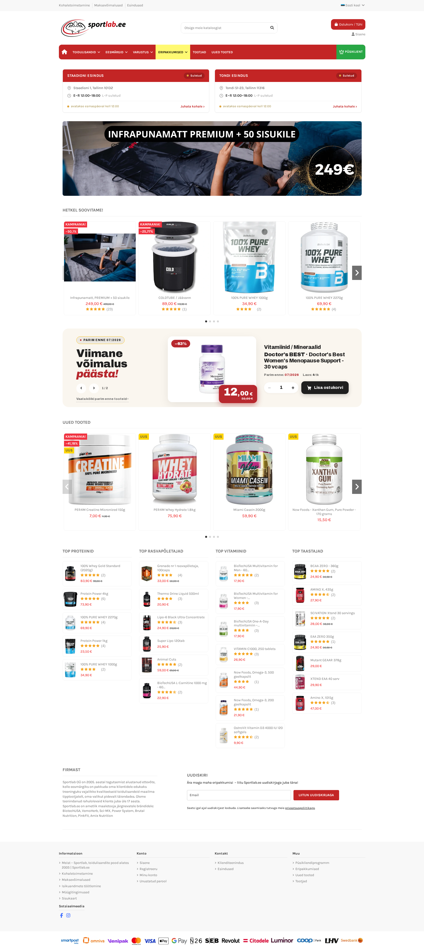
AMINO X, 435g (321, 589)
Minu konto (148, 875)
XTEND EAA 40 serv (324, 679)
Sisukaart (69, 898)
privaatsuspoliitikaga (300, 808)
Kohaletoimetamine (75, 5)
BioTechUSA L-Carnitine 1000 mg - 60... (182, 685)
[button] (86, 52)
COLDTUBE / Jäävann (175, 298)
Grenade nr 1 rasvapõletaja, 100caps (178, 568)
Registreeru (148, 869)
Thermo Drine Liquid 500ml (178, 594)
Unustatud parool (153, 881)
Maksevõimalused (108, 5)
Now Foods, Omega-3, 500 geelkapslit (254, 674)
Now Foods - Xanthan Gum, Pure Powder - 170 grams (324, 512)
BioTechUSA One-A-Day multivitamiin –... (251, 623)
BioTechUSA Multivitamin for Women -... (256, 596)
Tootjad (301, 881)
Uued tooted (304, 875)
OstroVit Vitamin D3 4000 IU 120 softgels (258, 730)
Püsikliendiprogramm (312, 863)
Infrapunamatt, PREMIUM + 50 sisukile (100, 298)
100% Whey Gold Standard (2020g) (100, 568)
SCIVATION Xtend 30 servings (332, 613)
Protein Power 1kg (93, 641)
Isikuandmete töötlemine (81, 886)
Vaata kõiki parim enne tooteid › (102, 399)
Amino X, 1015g (321, 698)
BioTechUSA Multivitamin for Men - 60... (256, 568)
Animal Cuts (166, 659)
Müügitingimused (75, 892)
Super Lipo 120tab (171, 641)
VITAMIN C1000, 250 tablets (255, 649)
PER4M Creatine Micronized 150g (100, 510)
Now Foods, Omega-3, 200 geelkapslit (254, 702)
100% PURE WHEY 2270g (324, 298)
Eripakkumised (307, 869)
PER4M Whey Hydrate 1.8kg (175, 510)
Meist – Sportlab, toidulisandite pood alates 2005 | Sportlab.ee (95, 865)
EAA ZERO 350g (322, 636)
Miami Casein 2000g (249, 510)
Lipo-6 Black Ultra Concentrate (181, 617)
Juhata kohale (193, 106)
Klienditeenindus (231, 863)
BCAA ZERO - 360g (324, 566)
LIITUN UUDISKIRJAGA (316, 795)
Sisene (145, 863)
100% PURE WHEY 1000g (249, 298)
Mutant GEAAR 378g (325, 660)
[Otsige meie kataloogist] (272, 28)
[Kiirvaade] (100, 291)
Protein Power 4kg (94, 594)
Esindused (135, 5)
